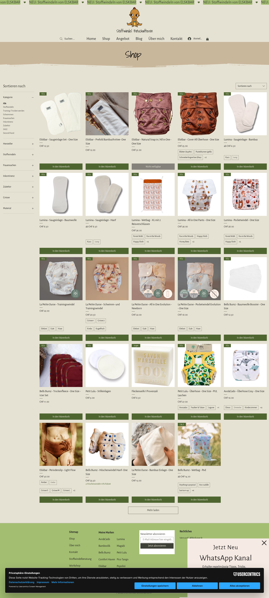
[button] (264, 542)
